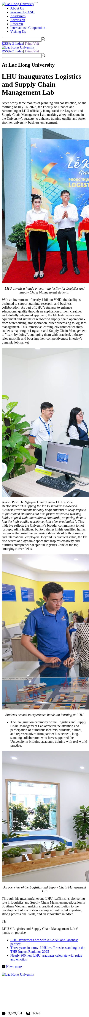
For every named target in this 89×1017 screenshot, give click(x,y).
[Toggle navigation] (36, 2)
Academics (17, 16)
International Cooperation (27, 28)
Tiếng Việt (31, 43)
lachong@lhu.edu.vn (34, 998)
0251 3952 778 (26, 994)
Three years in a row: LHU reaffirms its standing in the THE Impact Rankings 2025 (47, 949)
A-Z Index (16, 43)
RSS (5, 43)
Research (16, 24)
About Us (17, 8)
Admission (17, 20)
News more (14, 966)
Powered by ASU (22, 12)
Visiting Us (18, 31)
